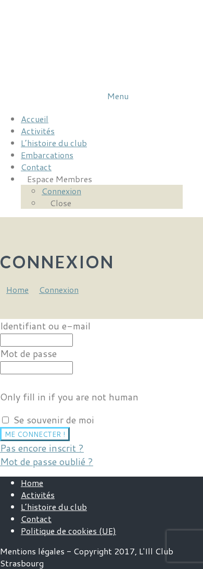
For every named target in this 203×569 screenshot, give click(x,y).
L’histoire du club (54, 507)
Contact (36, 519)
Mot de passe (28, 353)
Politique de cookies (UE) (68, 531)
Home (32, 483)
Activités (38, 495)
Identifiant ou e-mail (45, 326)
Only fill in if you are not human (69, 397)
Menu (118, 96)
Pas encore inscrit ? (42, 448)
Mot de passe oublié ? (46, 461)
